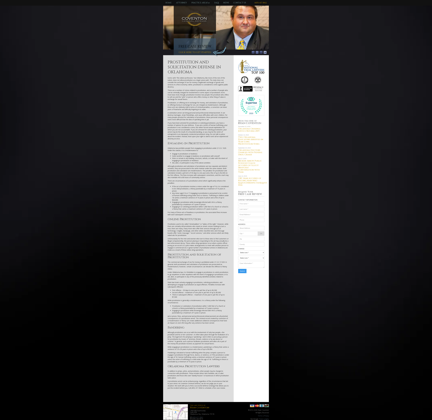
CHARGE (241, 249)
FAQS (216, 2)
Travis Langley (264, 419)
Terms (260, 416)
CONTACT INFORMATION (247, 200)
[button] (200, 3)
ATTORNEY (181, 2)
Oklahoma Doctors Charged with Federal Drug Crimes (250, 152)
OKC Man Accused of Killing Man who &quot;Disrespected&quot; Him (252, 181)
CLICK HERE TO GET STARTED (195, 52)
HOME (168, 2)
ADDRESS (241, 224)
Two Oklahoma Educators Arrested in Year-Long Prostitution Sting (250, 140)
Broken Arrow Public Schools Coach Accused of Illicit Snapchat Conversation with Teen (250, 166)
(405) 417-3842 (260, 2)
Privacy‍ (266, 416)
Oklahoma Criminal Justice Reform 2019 (249, 129)
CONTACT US (239, 2)
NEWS (226, 2)
